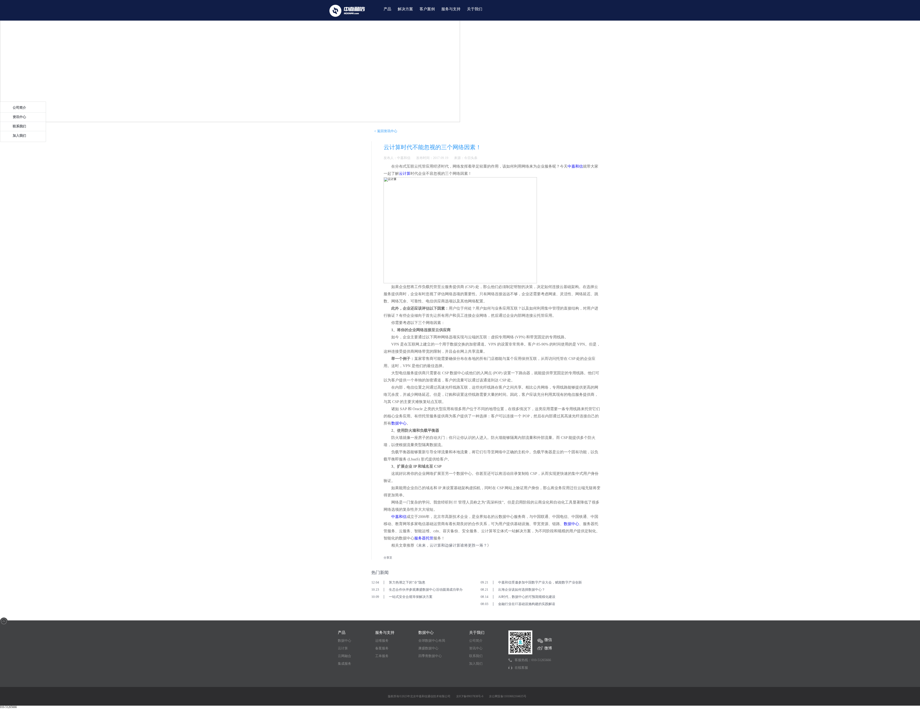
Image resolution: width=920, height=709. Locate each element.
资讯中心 (19, 117)
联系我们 (19, 126)
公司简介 (19, 107)
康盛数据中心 (428, 648)
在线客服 (521, 667)
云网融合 (344, 656)
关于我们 (474, 9)
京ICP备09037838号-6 (469, 696)
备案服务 (382, 648)
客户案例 (427, 9)
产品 (387, 9)
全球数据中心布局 (431, 640)
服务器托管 (423, 538)
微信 (548, 640)
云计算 (404, 173)
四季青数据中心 (430, 656)
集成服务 (344, 663)
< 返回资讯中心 (385, 131)
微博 (548, 648)
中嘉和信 (575, 166)
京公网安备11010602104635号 (507, 696)
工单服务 (382, 656)
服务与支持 (450, 9)
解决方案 (405, 9)
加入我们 (19, 135)
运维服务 (382, 640)
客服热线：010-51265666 (533, 660)
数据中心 (399, 423)
